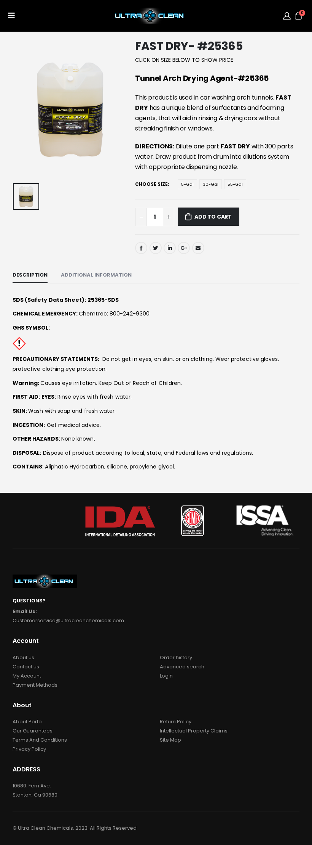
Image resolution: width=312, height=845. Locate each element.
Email (198, 248)
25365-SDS (103, 300)
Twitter (156, 248)
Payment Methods (35, 685)
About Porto (27, 721)
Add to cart (213, 217)
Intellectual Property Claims (194, 730)
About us (23, 657)
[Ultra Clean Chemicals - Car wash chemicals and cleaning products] (151, 16)
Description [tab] (30, 274)
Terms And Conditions (40, 740)
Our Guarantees (33, 730)
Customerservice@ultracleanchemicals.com (68, 620)
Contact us (26, 666)
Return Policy (175, 721)
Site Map (170, 740)
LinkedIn (170, 248)
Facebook (141, 248)
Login (166, 675)
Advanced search (182, 666)
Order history (176, 657)
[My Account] (287, 15)
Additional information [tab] (96, 274)
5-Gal (187, 184)
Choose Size (151, 184)
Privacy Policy (29, 749)
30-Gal (210, 184)
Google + (184, 248)
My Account (27, 675)
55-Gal (235, 184)
